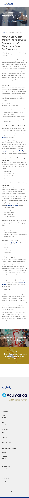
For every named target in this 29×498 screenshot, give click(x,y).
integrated (20, 302)
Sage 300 (4, 458)
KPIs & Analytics (11, 12)
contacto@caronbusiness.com (10, 492)
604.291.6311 (6, 480)
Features (4, 417)
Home (3, 32)
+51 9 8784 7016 (7, 490)
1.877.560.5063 (7, 478)
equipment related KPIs (12, 205)
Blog (3, 422)
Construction (5, 435)
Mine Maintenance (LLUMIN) (9, 448)
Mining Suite (5, 446)
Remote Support (6, 469)
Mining (19, 12)
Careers (4, 420)
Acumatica (4, 456)
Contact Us (4, 424)
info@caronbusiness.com (9, 481)
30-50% (18, 202)
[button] (26, 3)
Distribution (5, 437)
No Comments (13, 21)
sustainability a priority (11, 242)
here (22, 318)
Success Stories (6, 466)
